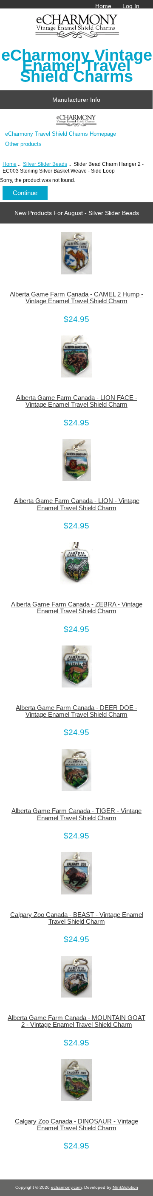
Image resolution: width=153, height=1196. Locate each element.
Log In (130, 6)
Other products (23, 144)
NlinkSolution (125, 1187)
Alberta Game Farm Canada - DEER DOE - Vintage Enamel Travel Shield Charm (76, 711)
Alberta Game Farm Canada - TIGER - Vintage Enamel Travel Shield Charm (76, 814)
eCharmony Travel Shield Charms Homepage (60, 134)
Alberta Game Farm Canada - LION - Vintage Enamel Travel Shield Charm (76, 504)
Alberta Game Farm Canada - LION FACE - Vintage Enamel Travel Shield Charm (76, 401)
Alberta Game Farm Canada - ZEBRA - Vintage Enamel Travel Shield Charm (76, 608)
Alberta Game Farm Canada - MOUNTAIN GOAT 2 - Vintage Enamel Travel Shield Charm (76, 1021)
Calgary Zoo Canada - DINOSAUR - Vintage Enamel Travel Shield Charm (76, 1125)
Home (103, 6)
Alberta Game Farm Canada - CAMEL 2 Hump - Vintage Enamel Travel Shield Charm (76, 298)
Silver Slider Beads (45, 164)
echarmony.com (66, 1187)
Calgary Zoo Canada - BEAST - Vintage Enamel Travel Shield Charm (76, 918)
